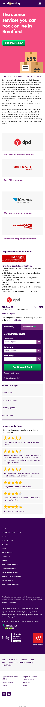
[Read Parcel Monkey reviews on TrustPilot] (9, 626)
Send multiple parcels (12, 373)
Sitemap (25, 686)
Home (4, 529)
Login (4, 549)
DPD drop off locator (14, 320)
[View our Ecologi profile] (11, 638)
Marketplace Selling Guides (11, 576)
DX (37, 608)
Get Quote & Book (22, 367)
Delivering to (8, 347)
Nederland (12, 662)
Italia (3, 662)
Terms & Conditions (7, 683)
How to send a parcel (9, 400)
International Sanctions (10, 584)
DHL (23, 608)
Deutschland (13, 660)
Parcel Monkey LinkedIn (9, 694)
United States (6, 665)
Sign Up (5, 545)
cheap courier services (10, 600)
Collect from (8, 338)
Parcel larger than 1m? (13, 378)
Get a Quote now (14, 42)
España (24, 660)
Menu (40, 4)
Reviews (4, 560)
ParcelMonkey (29, 327)
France (32, 660)
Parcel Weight (9, 356)
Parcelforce (32, 608)
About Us (5, 537)
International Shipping (10, 564)
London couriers (7, 392)
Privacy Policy (26, 683)
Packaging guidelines (9, 408)
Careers (4, 686)
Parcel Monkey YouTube (4, 694)
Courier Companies (9, 568)
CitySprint (4, 612)
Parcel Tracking (7, 552)
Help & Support (7, 541)
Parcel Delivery (9, 327)
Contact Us (6, 556)
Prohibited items (7, 416)
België (4, 660)
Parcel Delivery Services (10, 572)
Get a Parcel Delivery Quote (11, 533)
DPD (27, 608)
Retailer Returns (7, 580)
